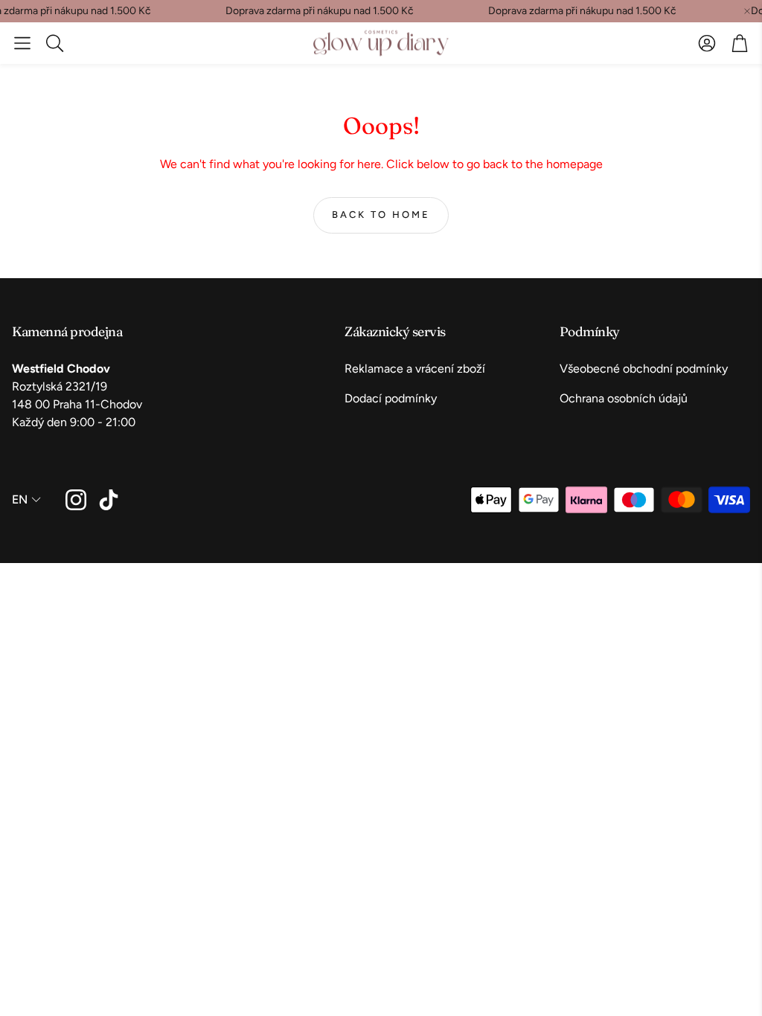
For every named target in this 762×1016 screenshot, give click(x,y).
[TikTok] (108, 499)
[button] (22, 43)
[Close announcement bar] (747, 11)
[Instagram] (75, 499)
